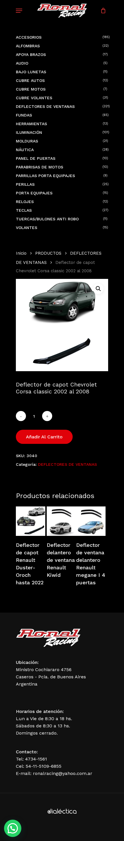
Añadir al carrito (44, 437)
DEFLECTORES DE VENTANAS (67, 464)
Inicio (21, 253)
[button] (98, 289)
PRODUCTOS (48, 253)
